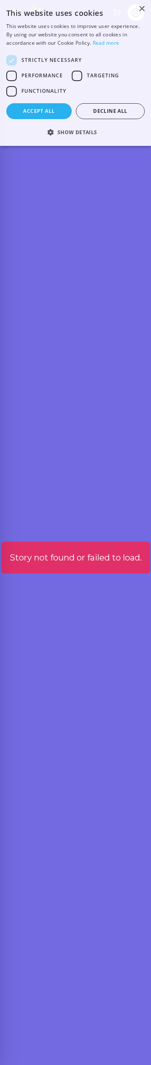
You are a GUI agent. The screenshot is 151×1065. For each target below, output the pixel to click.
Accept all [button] (39, 111)
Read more (106, 42)
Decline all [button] (110, 111)
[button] (75, 132)
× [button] (141, 9)
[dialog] (75, 73)
